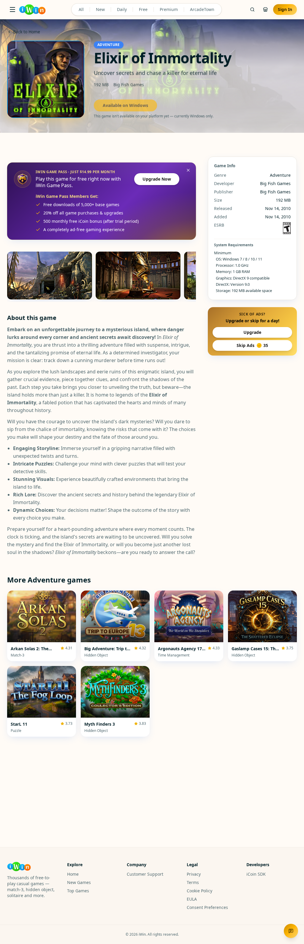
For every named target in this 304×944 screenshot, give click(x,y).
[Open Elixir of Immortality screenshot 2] (138, 275)
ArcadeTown (202, 9)
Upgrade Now (156, 179)
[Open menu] (12, 9)
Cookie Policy (199, 891)
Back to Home (26, 31)
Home (73, 874)
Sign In (285, 9)
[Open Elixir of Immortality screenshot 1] (49, 275)
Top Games (78, 891)
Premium (169, 9)
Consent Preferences (207, 907)
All (81, 9)
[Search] (252, 9)
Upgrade (252, 332)
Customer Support (145, 874)
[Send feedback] (291, 931)
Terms (193, 882)
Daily (122, 9)
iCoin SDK (256, 874)
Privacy (194, 874)
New (100, 9)
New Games (79, 882)
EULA (192, 899)
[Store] (265, 9)
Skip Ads (252, 345)
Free (143, 9)
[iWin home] (32, 9)
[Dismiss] (188, 170)
